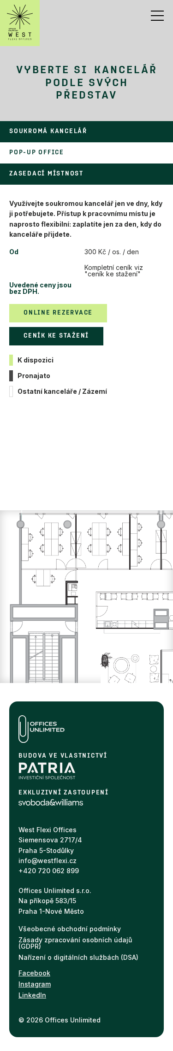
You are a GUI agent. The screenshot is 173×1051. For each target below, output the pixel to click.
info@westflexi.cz (47, 860)
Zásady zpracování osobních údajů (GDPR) (75, 943)
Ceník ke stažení (56, 336)
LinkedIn (32, 995)
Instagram (34, 984)
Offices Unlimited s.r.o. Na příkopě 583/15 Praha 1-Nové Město (54, 901)
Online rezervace (58, 312)
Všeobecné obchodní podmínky (69, 929)
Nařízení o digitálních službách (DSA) (78, 957)
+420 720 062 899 (48, 871)
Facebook (34, 973)
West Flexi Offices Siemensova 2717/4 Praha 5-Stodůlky (50, 840)
